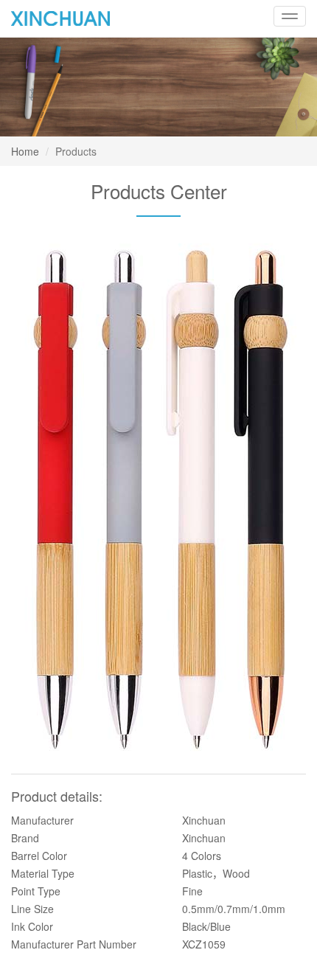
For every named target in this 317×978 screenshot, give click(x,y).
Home (25, 151)
